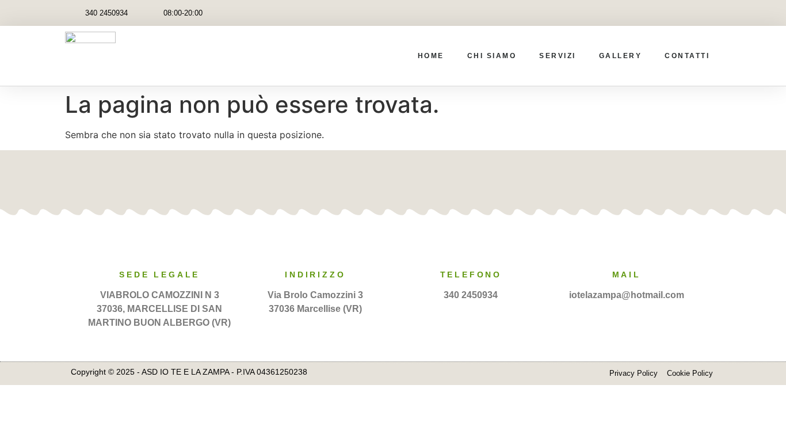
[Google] (410, 179)
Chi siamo (492, 56)
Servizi (557, 56)
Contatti (687, 56)
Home (431, 56)
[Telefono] (470, 248)
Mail (626, 274)
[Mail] (626, 248)
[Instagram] (708, 13)
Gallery (620, 56)
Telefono (471, 274)
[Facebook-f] (682, 13)
